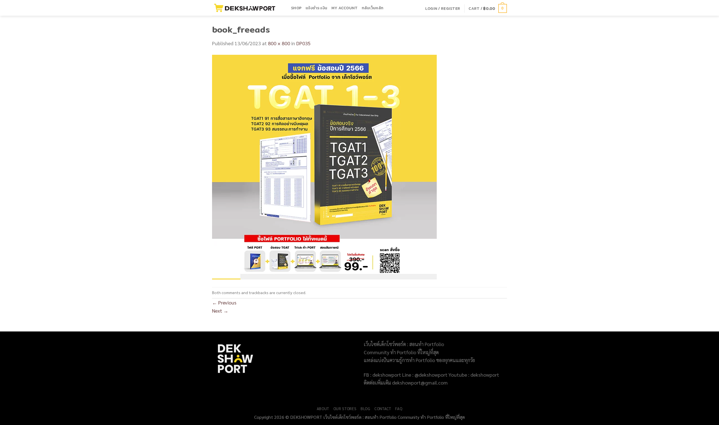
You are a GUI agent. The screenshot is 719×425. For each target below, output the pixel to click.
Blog (365, 408)
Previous (224, 302)
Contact (382, 408)
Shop (296, 8)
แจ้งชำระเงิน (316, 8)
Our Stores (345, 408)
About (323, 408)
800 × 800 (279, 43)
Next (220, 310)
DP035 (303, 43)
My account (344, 8)
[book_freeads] (324, 166)
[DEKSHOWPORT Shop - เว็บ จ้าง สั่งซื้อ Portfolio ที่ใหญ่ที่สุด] (247, 8)
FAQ (398, 408)
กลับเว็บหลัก (373, 8)
